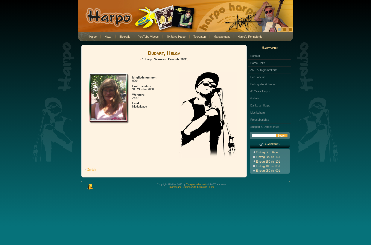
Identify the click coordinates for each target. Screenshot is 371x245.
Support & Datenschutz (264, 126)
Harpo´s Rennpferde (250, 36)
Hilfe (211, 187)
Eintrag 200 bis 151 (268, 157)
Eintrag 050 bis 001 (268, 170)
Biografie (124, 36)
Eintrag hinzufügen (267, 152)
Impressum (175, 187)
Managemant (222, 36)
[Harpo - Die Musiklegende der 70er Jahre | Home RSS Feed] (89, 186)
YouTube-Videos (148, 36)
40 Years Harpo (259, 91)
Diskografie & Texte (262, 84)
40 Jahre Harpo (176, 36)
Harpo (93, 36)
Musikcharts (258, 112)
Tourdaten (199, 36)
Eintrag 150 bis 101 (268, 161)
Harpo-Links (257, 63)
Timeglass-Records (196, 184)
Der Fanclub (257, 77)
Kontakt (255, 55)
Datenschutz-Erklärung (195, 187)
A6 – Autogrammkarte (263, 70)
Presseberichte (259, 119)
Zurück (91, 169)
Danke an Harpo (260, 105)
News (108, 36)
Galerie (254, 98)
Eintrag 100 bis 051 (268, 166)
